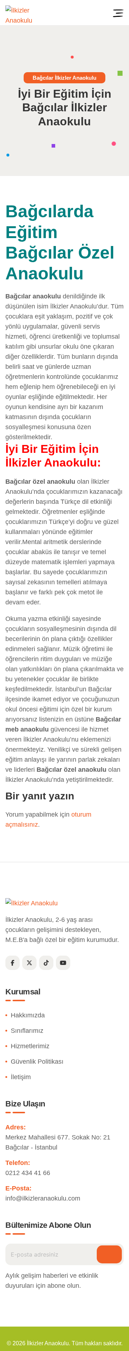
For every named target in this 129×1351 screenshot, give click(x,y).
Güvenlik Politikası (37, 1061)
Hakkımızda (28, 1015)
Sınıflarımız (27, 1030)
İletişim (21, 1077)
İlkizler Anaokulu (48, 1343)
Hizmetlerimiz (30, 1046)
